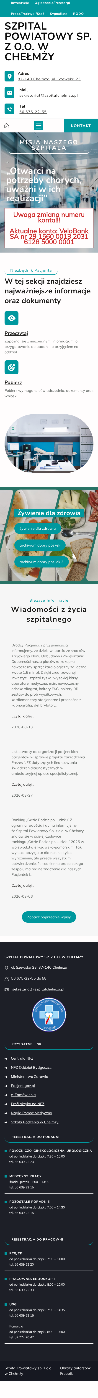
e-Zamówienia (23, 1094)
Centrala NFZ (22, 1058)
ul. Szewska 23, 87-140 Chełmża (39, 967)
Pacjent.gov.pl (23, 1085)
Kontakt (81, 125)
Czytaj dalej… (22, 716)
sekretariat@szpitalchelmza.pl (48, 95)
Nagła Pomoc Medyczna (31, 1113)
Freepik (66, 1373)
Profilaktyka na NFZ (27, 1104)
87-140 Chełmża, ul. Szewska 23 (49, 79)
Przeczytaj (16, 333)
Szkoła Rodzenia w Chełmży (35, 1122)
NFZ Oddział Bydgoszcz (31, 1067)
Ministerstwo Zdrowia (29, 1076)
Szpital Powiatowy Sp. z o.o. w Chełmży (48, 41)
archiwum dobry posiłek (40, 545)
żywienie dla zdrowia (38, 528)
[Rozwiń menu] (38, 125)
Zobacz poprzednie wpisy (49, 917)
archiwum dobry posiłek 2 (41, 562)
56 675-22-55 (33, 111)
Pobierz (13, 382)
